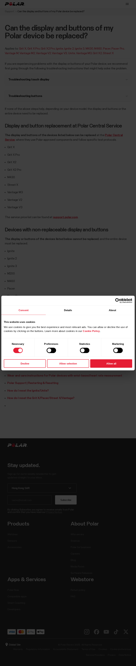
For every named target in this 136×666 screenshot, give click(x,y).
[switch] (51, 350)
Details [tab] (68, 310)
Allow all (111, 363)
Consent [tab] (24, 310)
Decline (25, 363)
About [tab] (112, 310)
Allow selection (68, 363)
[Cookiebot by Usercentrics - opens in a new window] (117, 300)
